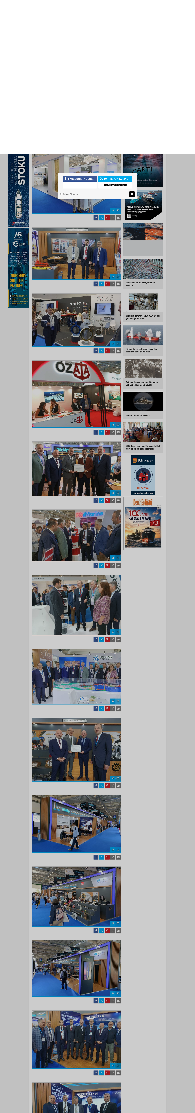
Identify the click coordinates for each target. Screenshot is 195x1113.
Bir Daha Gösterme (70, 40)
